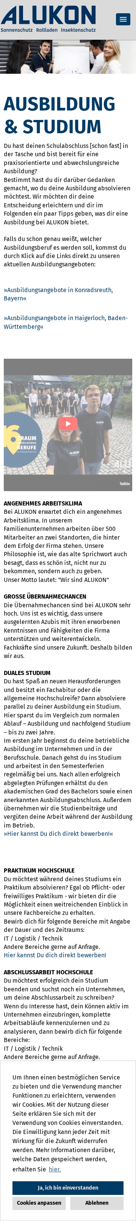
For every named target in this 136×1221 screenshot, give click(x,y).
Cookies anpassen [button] (39, 1203)
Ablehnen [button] (96, 1203)
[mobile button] (123, 19)
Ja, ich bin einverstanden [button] (68, 1188)
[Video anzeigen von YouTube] (68, 425)
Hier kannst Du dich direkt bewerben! (58, 833)
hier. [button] (55, 1169)
